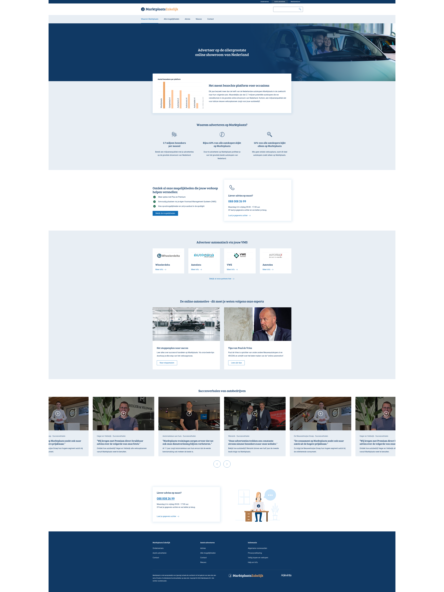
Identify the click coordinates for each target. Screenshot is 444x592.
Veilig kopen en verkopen (258, 558)
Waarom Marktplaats (149, 19)
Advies (187, 19)
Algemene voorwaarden (257, 548)
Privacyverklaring (255, 553)
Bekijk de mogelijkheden (165, 213)
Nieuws (199, 19)
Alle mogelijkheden (171, 19)
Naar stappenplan (167, 363)
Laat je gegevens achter (238, 215)
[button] (300, 9)
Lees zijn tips (236, 363)
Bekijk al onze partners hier (220, 279)
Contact (210, 19)
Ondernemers (265, 1)
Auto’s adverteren (279, 1)
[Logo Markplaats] (159, 9)
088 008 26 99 (166, 498)
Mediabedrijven (295, 1)
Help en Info (253, 562)
